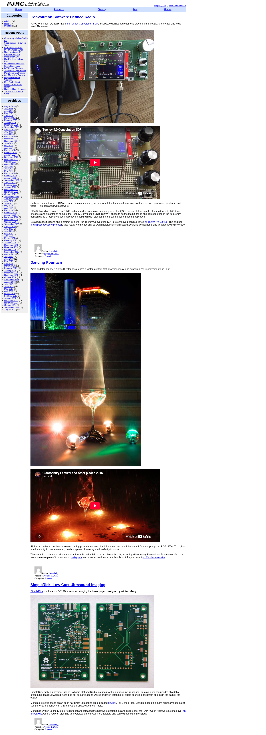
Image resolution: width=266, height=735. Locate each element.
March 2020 (9, 238)
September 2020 (11, 224)
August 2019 (10, 254)
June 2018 (9, 286)
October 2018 (10, 277)
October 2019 (10, 249)
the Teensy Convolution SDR (82, 23)
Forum (167, 9)
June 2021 (9, 203)
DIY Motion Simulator (13, 68)
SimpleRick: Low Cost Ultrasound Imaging (67, 585)
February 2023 (10, 176)
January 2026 (10, 122)
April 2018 (8, 291)
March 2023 (9, 173)
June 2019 (9, 259)
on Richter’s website (154, 557)
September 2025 (11, 127)
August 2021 (10, 199)
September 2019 (11, 252)
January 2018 (10, 298)
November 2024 (11, 141)
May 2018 (8, 289)
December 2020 (11, 217)
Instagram (76, 557)
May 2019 (8, 261)
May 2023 (8, 171)
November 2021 (11, 192)
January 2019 (10, 270)
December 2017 (11, 300)
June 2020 (9, 231)
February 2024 (10, 152)
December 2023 (11, 157)
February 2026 (10, 120)
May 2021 (8, 206)
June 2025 (9, 134)
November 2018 (11, 275)
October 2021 (10, 194)
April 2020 (8, 236)
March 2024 (9, 150)
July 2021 (8, 201)
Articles (7, 21)
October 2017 (10, 305)
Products (59, 9)
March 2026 (9, 118)
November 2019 (11, 247)
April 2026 (8, 115)
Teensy (102, 9)
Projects (8, 26)
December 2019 (11, 245)
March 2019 (9, 266)
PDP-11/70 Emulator (13, 47)
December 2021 (11, 189)
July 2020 (8, 229)
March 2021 (9, 210)
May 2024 (8, 146)
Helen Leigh (53, 251)
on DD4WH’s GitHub (156, 222)
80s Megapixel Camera (14, 75)
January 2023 (10, 178)
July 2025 (8, 132)
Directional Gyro (11, 57)
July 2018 (8, 284)
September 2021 (11, 196)
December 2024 (11, 139)
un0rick (112, 703)
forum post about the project (45, 224)
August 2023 (10, 164)
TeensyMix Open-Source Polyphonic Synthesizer (15, 71)
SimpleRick (36, 591)
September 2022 (11, 180)
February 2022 (10, 185)
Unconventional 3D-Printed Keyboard (13, 53)
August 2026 (10, 106)
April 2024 (8, 148)
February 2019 (10, 268)
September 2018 (11, 280)
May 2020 (8, 233)
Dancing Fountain (46, 262)
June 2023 (9, 169)
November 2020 (11, 219)
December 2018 (11, 273)
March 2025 (9, 136)
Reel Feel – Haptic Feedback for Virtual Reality (13, 84)
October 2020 (10, 222)
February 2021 (10, 213)
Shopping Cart (160, 5)
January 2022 (10, 187)
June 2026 (9, 111)
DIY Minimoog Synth (13, 50)
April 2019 (8, 263)
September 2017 (11, 307)
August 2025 (10, 129)
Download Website (177, 5)
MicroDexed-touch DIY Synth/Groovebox (14, 65)
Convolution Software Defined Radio (62, 17)
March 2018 (9, 293)
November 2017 (11, 303)
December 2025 (11, 125)
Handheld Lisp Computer (15, 89)
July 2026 (8, 109)
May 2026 (8, 113)
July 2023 (8, 166)
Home (18, 9)
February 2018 (10, 296)
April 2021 (8, 208)
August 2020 (10, 226)
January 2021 (10, 215)
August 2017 (10, 310)
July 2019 (8, 256)
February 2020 (10, 240)
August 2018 (10, 282)
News (6, 23)
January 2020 (10, 243)
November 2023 (11, 159)
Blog (135, 9)
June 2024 (9, 143)
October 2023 (10, 162)
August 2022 (10, 182)
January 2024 (10, 155)
